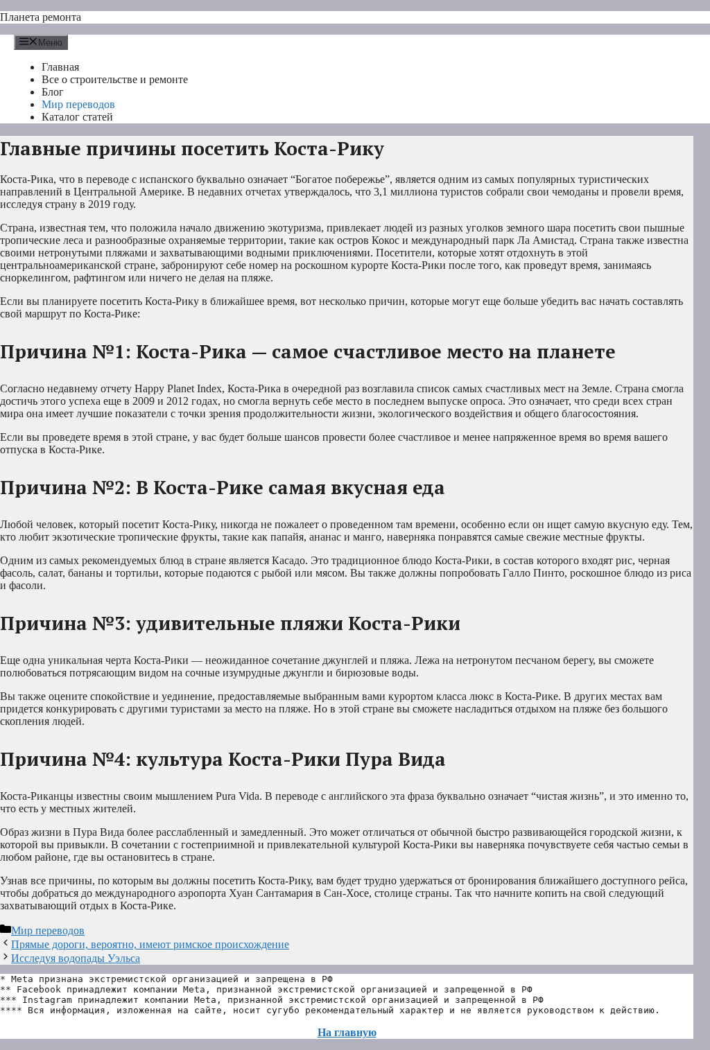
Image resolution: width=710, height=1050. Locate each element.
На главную (347, 1032)
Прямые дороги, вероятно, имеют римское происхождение (150, 944)
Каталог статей (77, 117)
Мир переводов (78, 104)
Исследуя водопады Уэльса (75, 958)
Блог (53, 92)
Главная (60, 67)
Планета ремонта (40, 17)
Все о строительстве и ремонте (115, 79)
